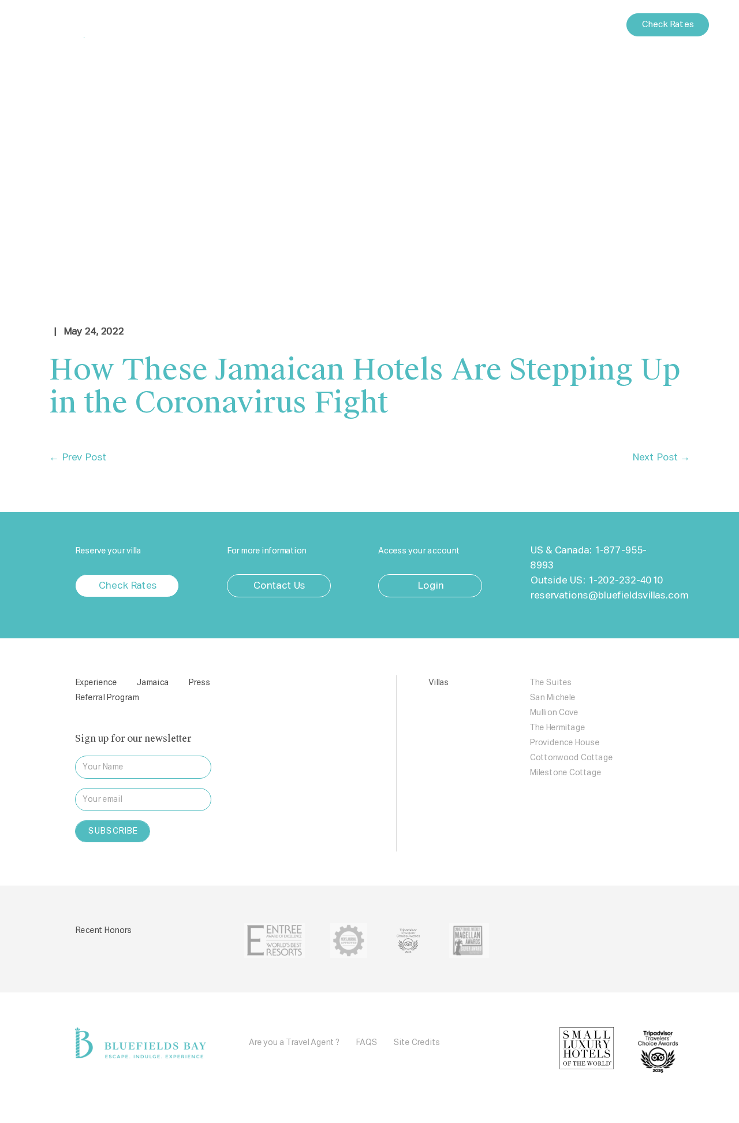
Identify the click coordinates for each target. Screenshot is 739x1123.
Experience (239, 25)
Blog (472, 25)
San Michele (552, 698)
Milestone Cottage (565, 773)
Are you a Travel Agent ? (294, 1043)
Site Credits (416, 1043)
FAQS (366, 1043)
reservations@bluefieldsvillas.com (609, 596)
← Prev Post (77, 458)
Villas (316, 25)
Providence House (564, 743)
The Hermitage (557, 728)
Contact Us (589, 24)
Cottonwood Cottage (571, 758)
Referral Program (107, 698)
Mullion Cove (553, 713)
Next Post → (661, 458)
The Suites (550, 683)
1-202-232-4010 (625, 581)
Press (433, 25)
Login (537, 24)
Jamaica (387, 25)
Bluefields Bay (95, 25)
